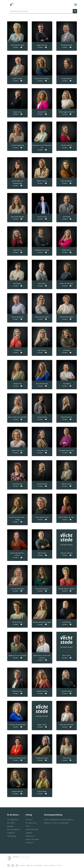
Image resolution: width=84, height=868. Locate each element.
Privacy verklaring (49, 865)
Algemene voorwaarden (34, 865)
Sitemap (22, 865)
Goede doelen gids (32, 829)
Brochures (29, 819)
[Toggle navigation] (75, 4)
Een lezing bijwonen (13, 829)
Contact (59, 865)
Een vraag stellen (12, 819)
